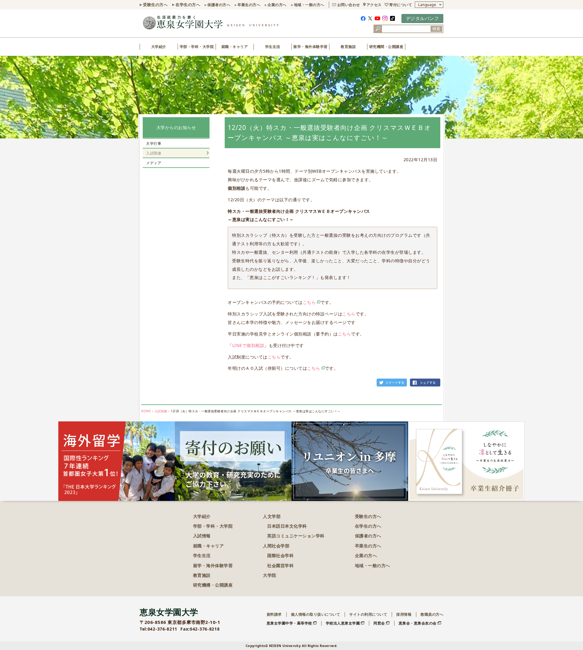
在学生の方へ (188, 4)
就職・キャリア (234, 46)
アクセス (374, 4)
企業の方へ (277, 4)
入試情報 (202, 536)
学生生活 (272, 46)
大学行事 (153, 143)
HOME (146, 411)
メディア (153, 162)
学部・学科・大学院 (197, 46)
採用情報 (403, 614)
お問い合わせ (348, 4)
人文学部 (272, 516)
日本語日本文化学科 (287, 526)
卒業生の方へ (248, 4)
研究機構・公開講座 (213, 585)
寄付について (400, 4)
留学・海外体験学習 (310, 46)
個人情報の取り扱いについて (315, 614)
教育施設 (348, 46)
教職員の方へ (432, 614)
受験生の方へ (155, 4)
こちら (309, 302)
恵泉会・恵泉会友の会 (418, 623)
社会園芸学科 (280, 565)
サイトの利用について (368, 614)
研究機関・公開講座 (386, 46)
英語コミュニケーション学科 (296, 536)
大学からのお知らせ (176, 127)
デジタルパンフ (422, 18)
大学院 (269, 575)
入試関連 (153, 153)
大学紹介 (158, 46)
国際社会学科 (280, 555)
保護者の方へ (218, 4)
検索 (436, 28)
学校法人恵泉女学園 (343, 623)
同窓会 (379, 623)
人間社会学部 (276, 546)
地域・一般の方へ (309, 4)
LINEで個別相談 (248, 345)
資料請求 (274, 614)
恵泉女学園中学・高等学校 (289, 623)
